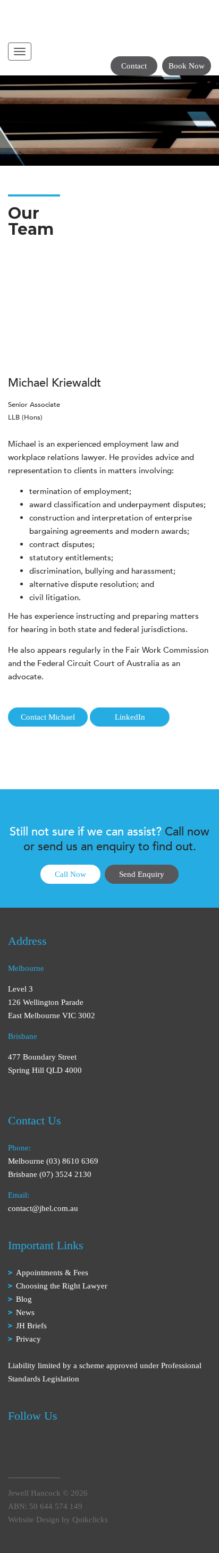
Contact (134, 66)
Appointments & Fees (52, 1272)
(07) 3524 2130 (65, 1174)
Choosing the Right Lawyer (61, 1286)
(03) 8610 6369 (72, 1161)
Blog (24, 1299)
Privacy (28, 1339)
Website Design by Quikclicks (58, 1519)
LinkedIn (130, 717)
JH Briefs (31, 1325)
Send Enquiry (141, 874)
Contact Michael (48, 717)
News (25, 1312)
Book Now (187, 66)
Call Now (70, 874)
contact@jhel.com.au (43, 1208)
